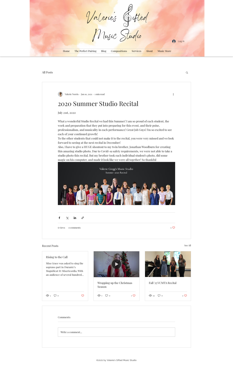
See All (187, 245)
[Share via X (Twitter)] (67, 217)
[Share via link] (82, 217)
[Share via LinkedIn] (74, 217)
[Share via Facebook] (59, 217)
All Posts (47, 72)
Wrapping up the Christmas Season (114, 285)
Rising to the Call (57, 257)
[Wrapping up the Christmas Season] (116, 264)
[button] (186, 72)
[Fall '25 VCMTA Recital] (168, 264)
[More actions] (173, 94)
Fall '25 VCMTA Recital (162, 283)
